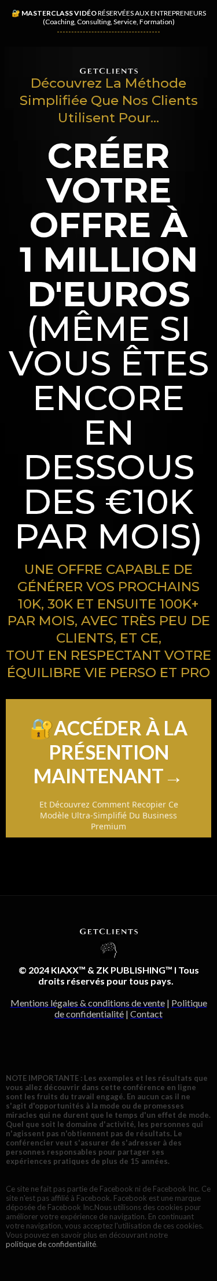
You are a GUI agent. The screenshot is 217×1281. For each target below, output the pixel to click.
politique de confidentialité (51, 1244)
